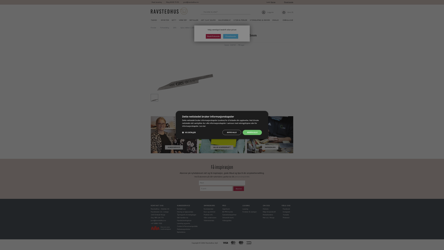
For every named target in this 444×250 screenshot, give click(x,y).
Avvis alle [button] (232, 132)
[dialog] (222, 125)
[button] (189, 132)
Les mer (202, 126)
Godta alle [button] (252, 132)
